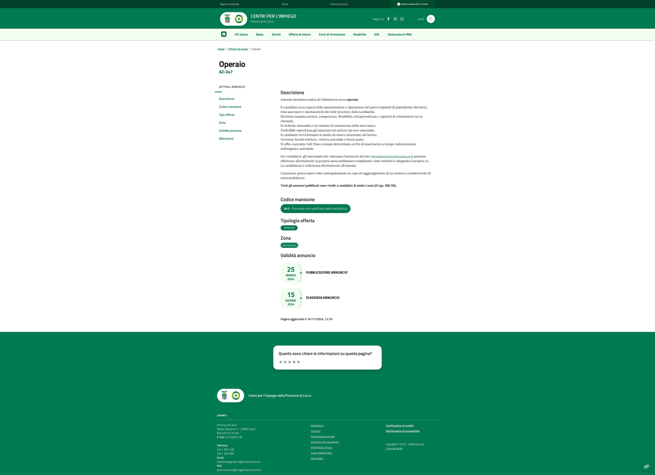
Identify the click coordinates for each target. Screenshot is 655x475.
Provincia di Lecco (339, 4)
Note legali (317, 458)
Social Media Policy (321, 453)
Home (221, 49)
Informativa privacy (322, 447)
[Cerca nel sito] (431, 19)
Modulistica (317, 425)
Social (285, 4)
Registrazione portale (323, 436)
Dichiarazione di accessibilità (403, 431)
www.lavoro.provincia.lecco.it (392, 156)
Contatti (315, 431)
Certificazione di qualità (400, 425)
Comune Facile (394, 448)
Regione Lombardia (229, 4)
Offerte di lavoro (238, 49)
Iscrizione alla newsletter (325, 442)
